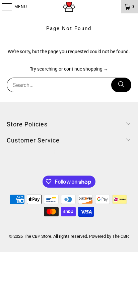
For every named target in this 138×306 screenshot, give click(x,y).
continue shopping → (86, 69)
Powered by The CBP (108, 236)
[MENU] (3, 6)
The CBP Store (37, 236)
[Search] (121, 85)
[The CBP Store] (69, 6)
